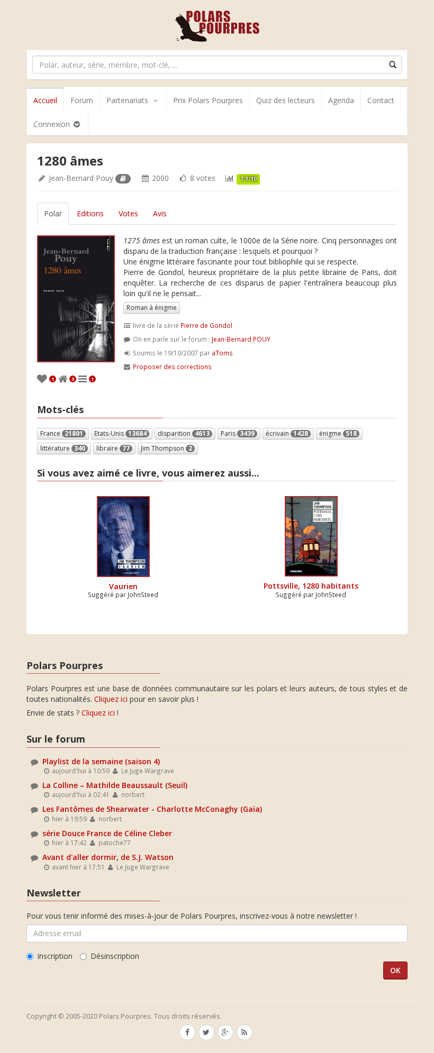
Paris (238, 433)
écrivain (287, 433)
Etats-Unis (120, 433)
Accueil (45, 100)
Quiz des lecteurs (285, 100)
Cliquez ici (111, 699)
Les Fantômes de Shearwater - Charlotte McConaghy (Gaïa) (152, 809)
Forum (81, 100)
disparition (184, 433)
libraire (113, 448)
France (61, 433)
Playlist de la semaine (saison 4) (101, 761)
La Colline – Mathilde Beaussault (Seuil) (114, 785)
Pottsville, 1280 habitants (311, 586)
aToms (222, 353)
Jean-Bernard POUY (241, 339)
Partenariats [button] (127, 100)
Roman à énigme (151, 307)
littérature (62, 448)
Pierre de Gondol (206, 325)
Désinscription (115, 956)
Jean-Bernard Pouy (81, 178)
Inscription (55, 956)
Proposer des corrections (172, 366)
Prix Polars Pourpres (208, 100)
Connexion (52, 124)
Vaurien (123, 586)
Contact (380, 100)
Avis (160, 213)
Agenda (341, 100)
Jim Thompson (166, 448)
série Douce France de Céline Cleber (107, 833)
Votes (128, 213)
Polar (53, 213)
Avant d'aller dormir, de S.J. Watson (108, 857)
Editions (90, 213)
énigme (338, 433)
